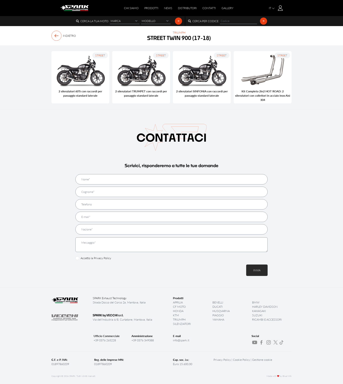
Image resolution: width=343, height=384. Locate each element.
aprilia (178, 302)
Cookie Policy (241, 360)
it (270, 8)
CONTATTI (209, 8)
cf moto (179, 307)
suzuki (257, 315)
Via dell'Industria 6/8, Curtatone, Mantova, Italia (122, 319)
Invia (256, 270)
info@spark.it (181, 340)
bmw (255, 302)
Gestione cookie (262, 360)
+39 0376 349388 (142, 340)
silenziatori (182, 324)
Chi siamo (131, 8)
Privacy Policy (102, 258)
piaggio (218, 315)
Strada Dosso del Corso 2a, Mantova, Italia (119, 302)
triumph (179, 319)
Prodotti (151, 8)
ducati (217, 307)
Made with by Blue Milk (279, 376)
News (168, 8)
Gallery (227, 8)
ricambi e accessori (267, 319)
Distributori (187, 8)
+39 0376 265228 (105, 340)
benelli (217, 302)
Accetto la (96, 258)
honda (178, 311)
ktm (176, 315)
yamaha (218, 319)
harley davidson (265, 307)
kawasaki (259, 311)
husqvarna (221, 311)
